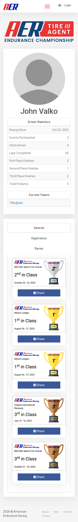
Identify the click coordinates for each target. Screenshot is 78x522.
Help (56, 512)
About (45, 512)
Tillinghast (16, 203)
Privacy (46, 516)
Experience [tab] (39, 238)
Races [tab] (39, 248)
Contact (67, 512)
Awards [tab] (39, 228)
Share (40, 293)
